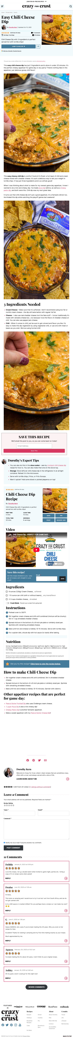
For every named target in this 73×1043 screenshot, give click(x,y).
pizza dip (42, 188)
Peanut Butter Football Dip (16, 703)
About (51, 1011)
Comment (7, 818)
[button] (2, 33)
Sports (15, 12)
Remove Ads (61, 520)
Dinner (40, 1014)
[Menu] (2, 6)
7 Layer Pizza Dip (12, 707)
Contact (51, 1024)
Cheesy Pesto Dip (12, 710)
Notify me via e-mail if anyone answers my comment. (24, 843)
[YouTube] (20, 1026)
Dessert (29, 1014)
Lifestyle (63, 1020)
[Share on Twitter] (39, 760)
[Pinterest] (11, 1026)
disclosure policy (41, 61)
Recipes (29, 1011)
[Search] (71, 6)
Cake (28, 1025)
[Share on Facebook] (27, 760)
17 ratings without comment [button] (39, 787)
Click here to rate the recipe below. (45, 664)
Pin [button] (61, 515)
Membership (65, 1024)
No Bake (29, 1030)
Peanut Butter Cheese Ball (40, 713)
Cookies (40, 1017)
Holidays (29, 1017)
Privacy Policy (26, 1036)
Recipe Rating (8, 803)
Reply (8, 878)
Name (6, 810)
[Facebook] (2, 1026)
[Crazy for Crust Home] (36, 6)
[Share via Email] (45, 760)
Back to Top (67, 1036)
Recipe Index (9, 12)
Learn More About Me (26, 779)
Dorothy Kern (13, 27)
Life (62, 1017)
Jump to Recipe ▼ (18, 46)
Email (38, 575)
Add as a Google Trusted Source (12, 51)
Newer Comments (36, 987)
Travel (63, 1014)
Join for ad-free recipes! (35, 1)
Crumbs (64, 1011)
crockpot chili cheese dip (56, 465)
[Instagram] (15, 1026)
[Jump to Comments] (38, 46)
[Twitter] (7, 1026)
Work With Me (53, 1020)
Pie (39, 1020)
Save (48, 515)
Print (49, 520)
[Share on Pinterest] (33, 760)
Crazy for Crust (10, 1015)
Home (2, 12)
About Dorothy (53, 1014)
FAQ (50, 1017)
